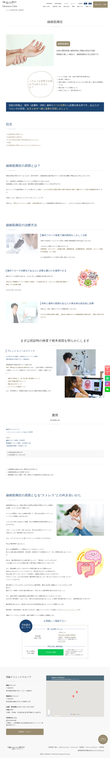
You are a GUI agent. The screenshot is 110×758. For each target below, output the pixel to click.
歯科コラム (80, 6)
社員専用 (101, 747)
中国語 (90, 3)
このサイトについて (63, 747)
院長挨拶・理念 (53, 747)
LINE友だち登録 (51, 652)
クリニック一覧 (62, 641)
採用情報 (80, 3)
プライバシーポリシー (92, 747)
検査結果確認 (58, 3)
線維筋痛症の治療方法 (15, 137)
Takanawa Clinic (9, 6)
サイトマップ (74, 747)
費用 (73, 6)
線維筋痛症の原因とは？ (15, 134)
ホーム (7, 10)
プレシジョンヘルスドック (69, 609)
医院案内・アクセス (25, 731)
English (85, 3)
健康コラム (89, 6)
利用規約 (81, 747)
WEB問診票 (49, 3)
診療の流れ (67, 6)
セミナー (73, 3)
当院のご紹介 (46, 6)
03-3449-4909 (11, 720)
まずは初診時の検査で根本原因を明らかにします (23, 139)
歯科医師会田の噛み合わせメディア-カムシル (91, 750)
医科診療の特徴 (13, 10)
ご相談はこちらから (103, 739)
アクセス (66, 3)
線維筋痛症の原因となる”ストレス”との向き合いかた (24, 145)
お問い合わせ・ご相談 (100, 4)
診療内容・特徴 (57, 6)
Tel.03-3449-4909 (66, 635)
